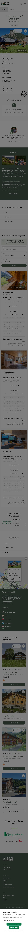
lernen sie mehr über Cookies (8, 920)
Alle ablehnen (14, 927)
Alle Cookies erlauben (14, 924)
